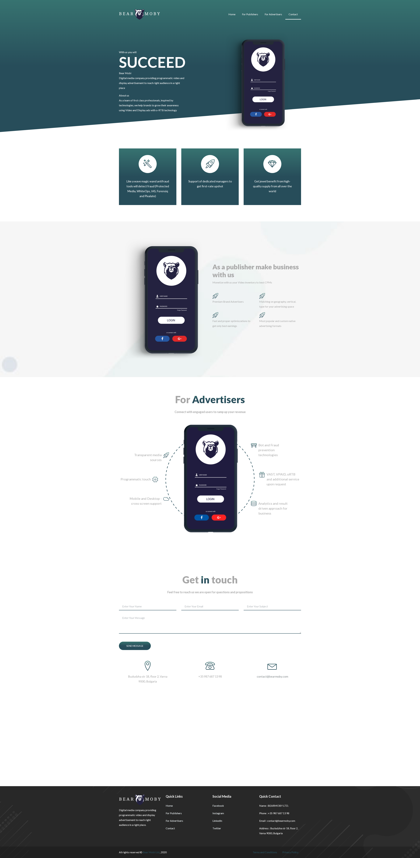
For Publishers (250, 14)
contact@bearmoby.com (272, 676)
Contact (293, 14)
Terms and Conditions (265, 852)
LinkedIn (217, 820)
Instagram (218, 813)
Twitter (216, 828)
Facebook (218, 805)
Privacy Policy (290, 852)
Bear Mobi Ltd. (151, 852)
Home (231, 14)
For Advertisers (273, 14)
